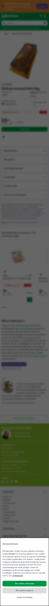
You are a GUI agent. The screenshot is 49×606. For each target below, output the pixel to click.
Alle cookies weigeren (24, 590)
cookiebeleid (17, 576)
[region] (24, 572)
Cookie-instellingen (24, 597)
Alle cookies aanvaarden (24, 584)
